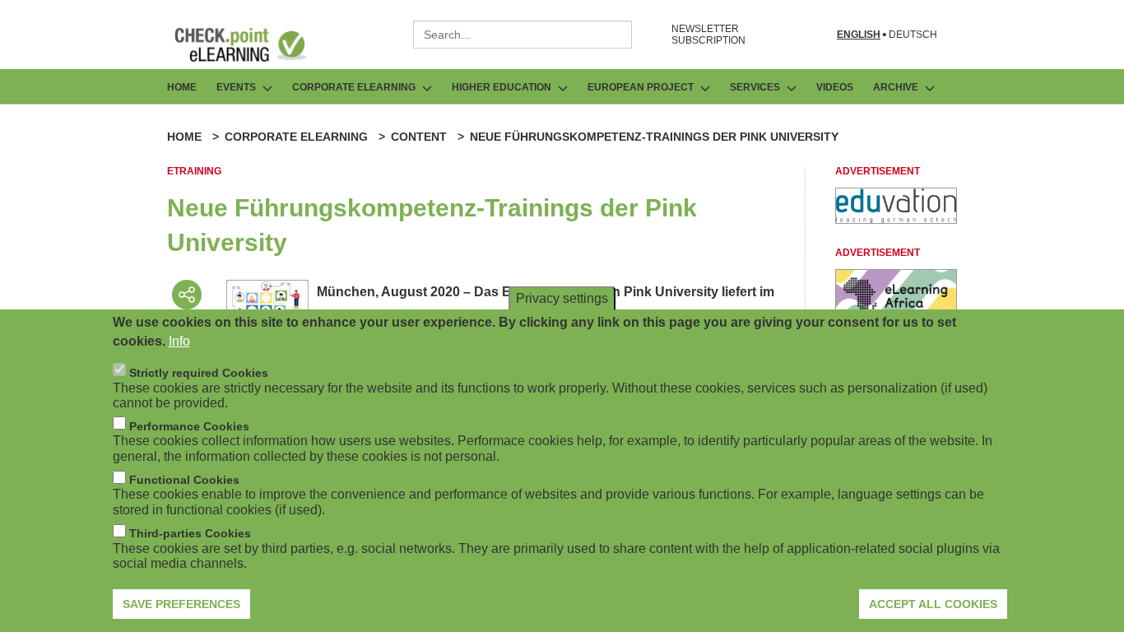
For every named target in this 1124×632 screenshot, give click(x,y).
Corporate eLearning (296, 136)
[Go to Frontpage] (252, 44)
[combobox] (522, 35)
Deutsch (913, 35)
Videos (834, 87)
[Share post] (187, 294)
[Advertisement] (896, 219)
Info (179, 340)
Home (182, 87)
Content (419, 136)
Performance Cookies (189, 425)
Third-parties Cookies (190, 533)
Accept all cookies (933, 603)
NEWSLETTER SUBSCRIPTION (708, 34)
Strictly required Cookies (198, 372)
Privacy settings (562, 297)
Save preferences (181, 603)
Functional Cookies (184, 479)
